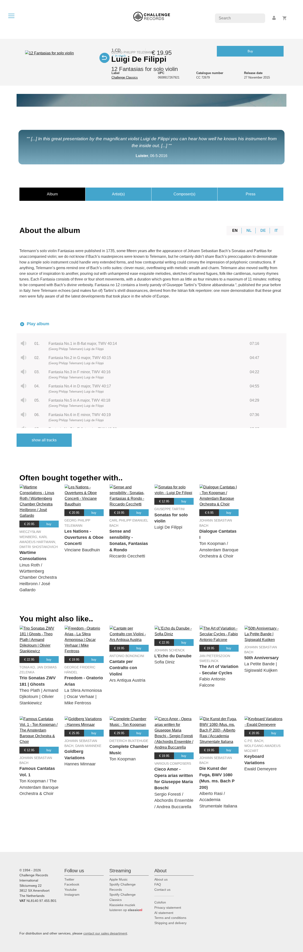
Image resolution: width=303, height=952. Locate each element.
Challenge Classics (124, 77)
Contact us (162, 889)
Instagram (72, 894)
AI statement (163, 913)
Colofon (160, 902)
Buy (250, 51)
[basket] (285, 18)
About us (161, 879)
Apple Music (118, 879)
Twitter (69, 879)
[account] (274, 18)
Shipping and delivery (170, 923)
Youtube (70, 889)
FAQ (157, 884)
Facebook (71, 884)
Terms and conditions (170, 918)
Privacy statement (167, 907)
